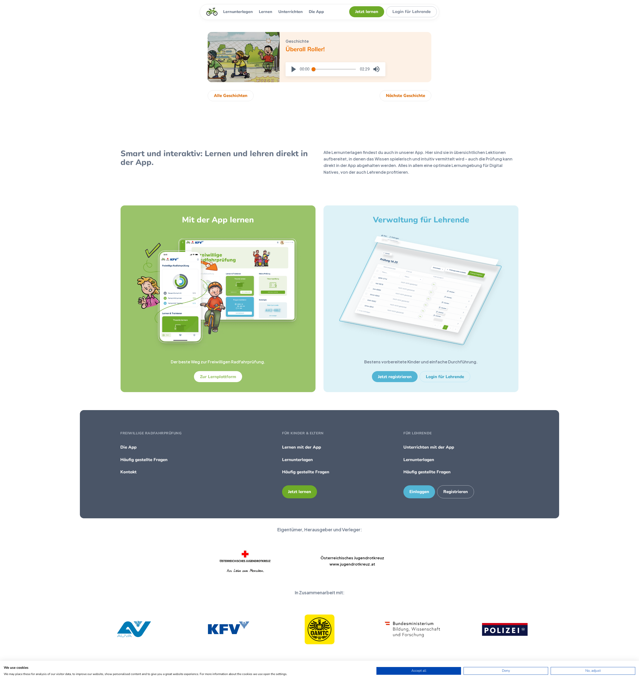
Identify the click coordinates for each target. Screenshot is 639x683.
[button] (294, 69)
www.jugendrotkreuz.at (352, 564)
